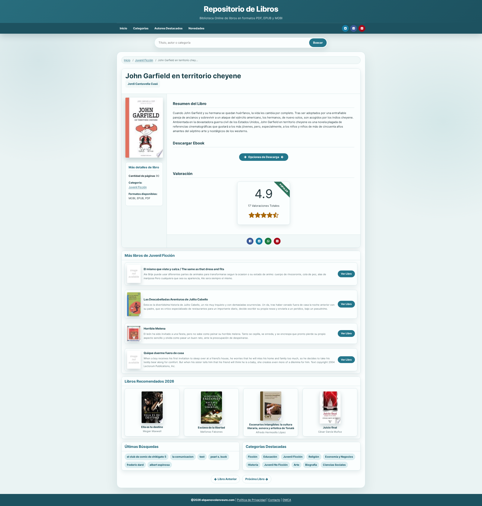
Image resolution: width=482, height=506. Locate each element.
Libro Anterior (227, 479)
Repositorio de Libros (241, 9)
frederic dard (135, 464)
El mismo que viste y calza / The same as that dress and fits (184, 269)
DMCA (287, 500)
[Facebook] (353, 28)
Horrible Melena (154, 328)
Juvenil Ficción (144, 60)
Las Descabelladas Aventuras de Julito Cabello (176, 299)
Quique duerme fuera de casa (164, 353)
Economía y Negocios (339, 456)
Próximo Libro (255, 479)
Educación (270, 456)
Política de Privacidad (251, 500)
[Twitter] (345, 28)
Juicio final (330, 427)
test (202, 456)
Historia (253, 464)
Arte (296, 464)
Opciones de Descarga (263, 157)
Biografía (311, 464)
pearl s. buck (218, 456)
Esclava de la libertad (211, 427)
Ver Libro (346, 273)
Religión (314, 456)
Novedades (196, 28)
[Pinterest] (361, 28)
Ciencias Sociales (334, 464)
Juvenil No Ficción (276, 464)
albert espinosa (160, 464)
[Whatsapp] (268, 241)
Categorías (140, 28)
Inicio (123, 28)
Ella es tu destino (152, 427)
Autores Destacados (168, 28)
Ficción (252, 456)
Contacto (274, 500)
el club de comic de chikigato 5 (146, 456)
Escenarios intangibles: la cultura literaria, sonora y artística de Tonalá (270, 426)
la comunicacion (183, 456)
